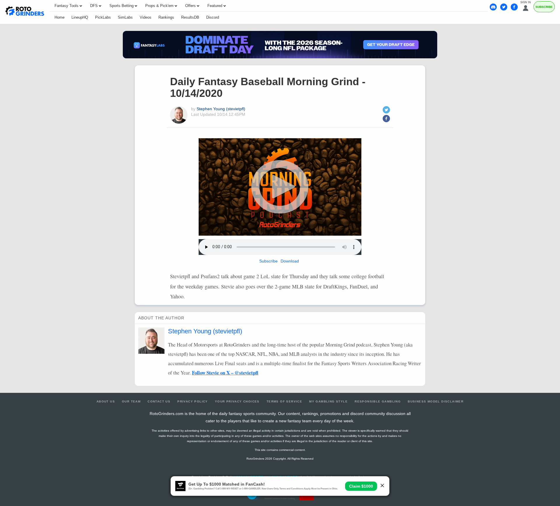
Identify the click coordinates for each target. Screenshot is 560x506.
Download (290, 261)
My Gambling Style (328, 401)
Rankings (166, 17)
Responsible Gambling (378, 401)
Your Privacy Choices (237, 401)
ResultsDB (190, 17)
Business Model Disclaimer (435, 401)
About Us (106, 401)
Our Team (131, 401)
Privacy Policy (192, 401)
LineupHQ (79, 17)
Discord (212, 17)
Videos (145, 17)
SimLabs (125, 17)
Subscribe (544, 6)
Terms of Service (284, 401)
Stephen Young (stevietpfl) (221, 108)
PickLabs (103, 17)
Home (59, 17)
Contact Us (159, 401)
